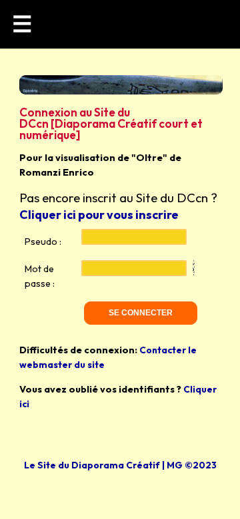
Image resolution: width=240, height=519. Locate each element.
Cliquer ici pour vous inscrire (99, 214)
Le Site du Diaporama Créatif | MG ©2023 (120, 465)
